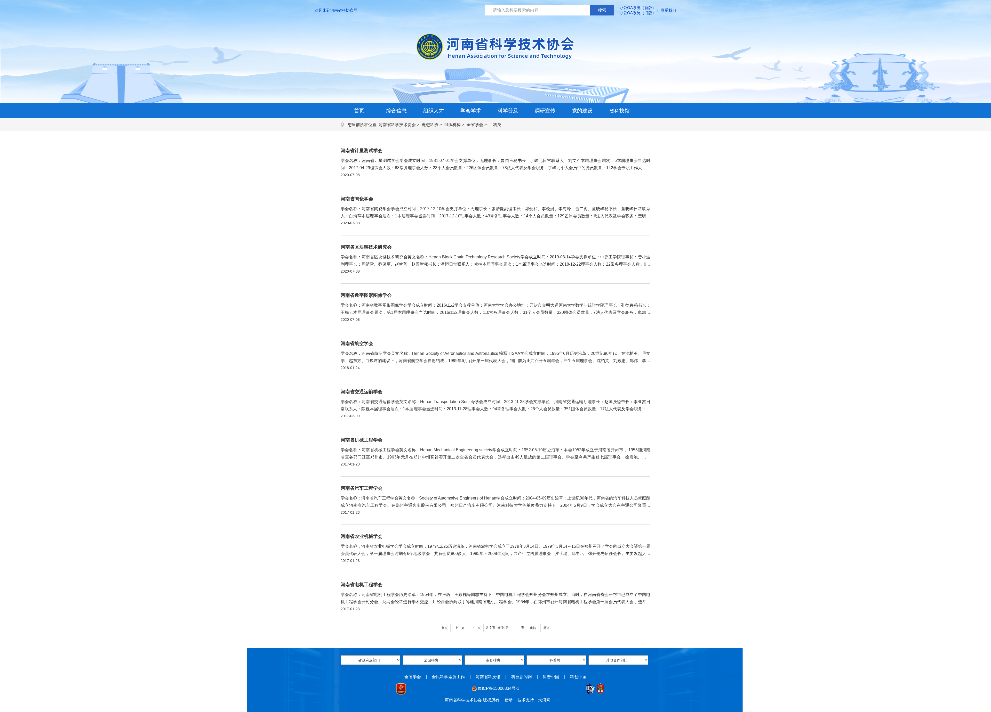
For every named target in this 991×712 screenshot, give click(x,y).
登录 (508, 700)
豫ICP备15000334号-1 (498, 688)
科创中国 (578, 677)
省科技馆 (619, 110)
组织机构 (452, 124)
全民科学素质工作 (448, 677)
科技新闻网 (521, 677)
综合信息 (396, 110)
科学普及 (508, 110)
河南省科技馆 (488, 677)
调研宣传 (545, 110)
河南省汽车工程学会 (361, 488)
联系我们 (668, 10)
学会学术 (470, 110)
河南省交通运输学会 (361, 391)
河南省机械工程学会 (361, 440)
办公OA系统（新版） (637, 7)
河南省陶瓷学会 (357, 198)
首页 (359, 110)
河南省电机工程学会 (361, 584)
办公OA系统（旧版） (637, 13)
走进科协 (430, 124)
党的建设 (582, 110)
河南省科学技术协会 (397, 124)
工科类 (495, 124)
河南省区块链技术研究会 (366, 247)
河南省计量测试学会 (361, 150)
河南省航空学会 (357, 343)
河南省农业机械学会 (361, 536)
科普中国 (551, 677)
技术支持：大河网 (533, 700)
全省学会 (475, 124)
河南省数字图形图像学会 (366, 295)
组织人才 (433, 110)
